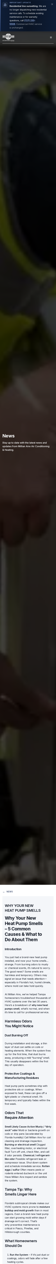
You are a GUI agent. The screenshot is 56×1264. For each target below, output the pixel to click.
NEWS (7, 891)
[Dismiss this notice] (52, 4)
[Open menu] (51, 37)
